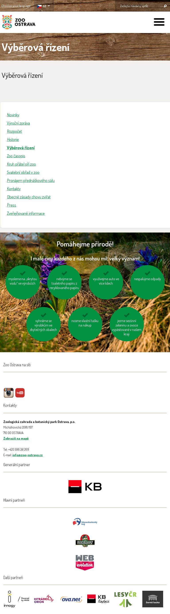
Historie (13, 139)
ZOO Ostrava (18, 23)
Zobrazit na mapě (16, 438)
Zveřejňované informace (26, 213)
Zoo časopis (16, 155)
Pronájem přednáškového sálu (31, 180)
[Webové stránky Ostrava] (85, 560)
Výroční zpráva (18, 123)
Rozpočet (14, 131)
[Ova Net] (71, 602)
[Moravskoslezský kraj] (85, 521)
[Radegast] (85, 540)
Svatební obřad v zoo (23, 172)
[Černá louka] (152, 602)
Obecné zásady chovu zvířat (28, 196)
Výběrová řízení (21, 147)
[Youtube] (20, 396)
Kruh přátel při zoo (21, 164)
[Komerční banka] (85, 487)
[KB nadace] (98, 602)
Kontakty (14, 188)
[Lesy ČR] (125, 602)
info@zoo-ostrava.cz (27, 455)
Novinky (13, 114)
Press (11, 205)
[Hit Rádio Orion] (44, 602)
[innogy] (16, 602)
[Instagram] (8, 396)
